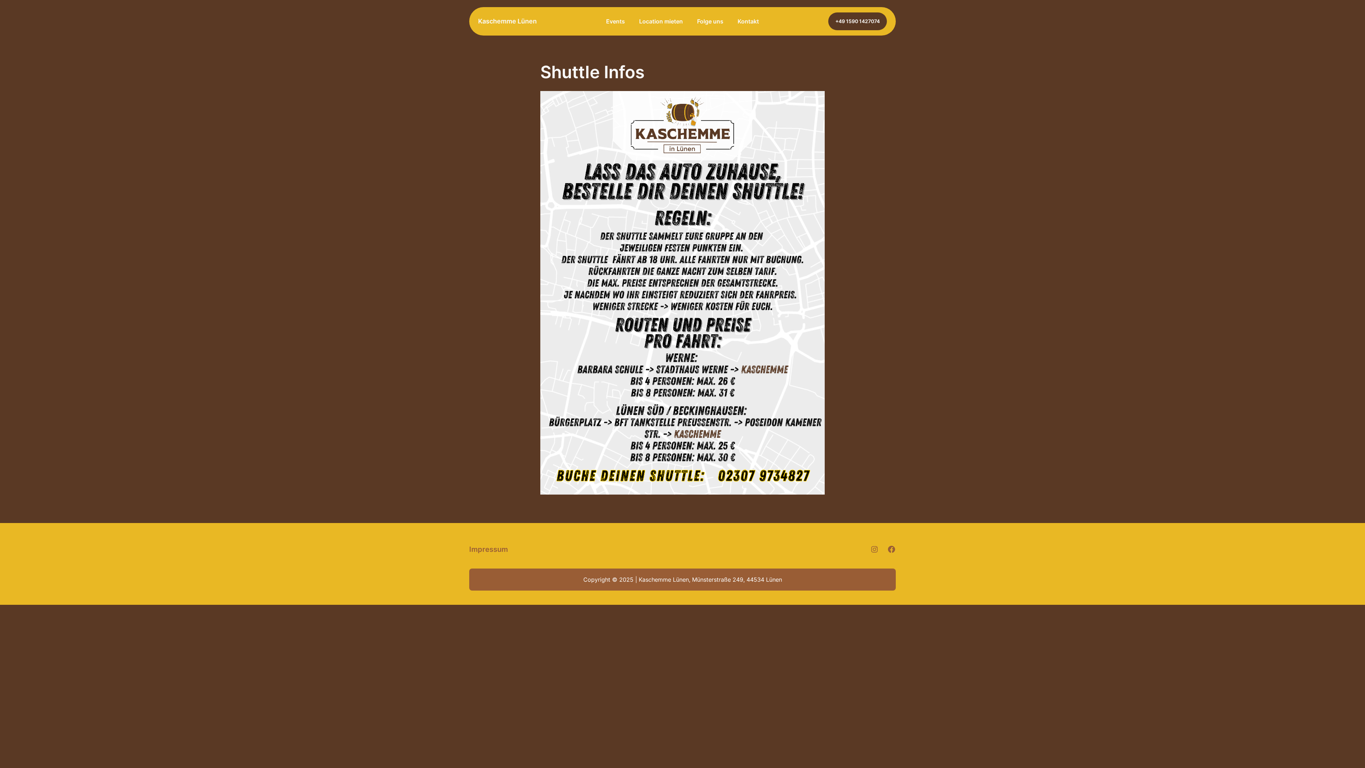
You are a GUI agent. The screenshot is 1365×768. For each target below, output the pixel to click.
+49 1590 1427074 (857, 21)
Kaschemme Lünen (507, 21)
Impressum (488, 549)
